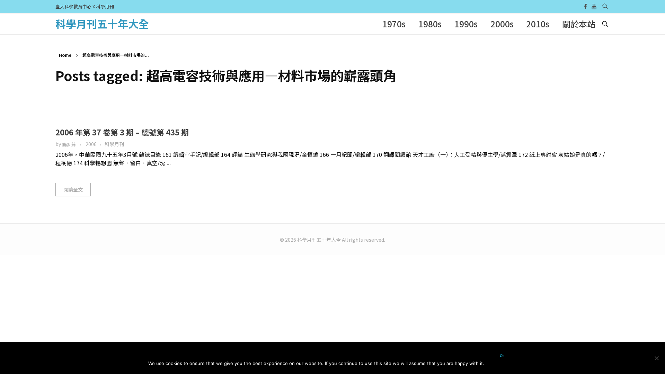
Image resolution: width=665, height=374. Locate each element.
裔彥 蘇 (69, 144)
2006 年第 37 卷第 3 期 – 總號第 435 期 (122, 131)
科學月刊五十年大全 (102, 23)
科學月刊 (114, 144)
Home (65, 55)
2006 (91, 144)
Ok (502, 356)
